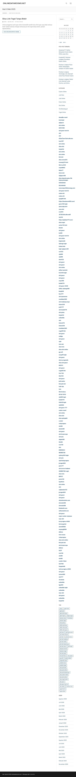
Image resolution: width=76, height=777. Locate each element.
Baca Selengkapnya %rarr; (11, 31)
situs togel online (64, 679)
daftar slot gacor (64, 629)
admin (5, 21)
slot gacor (62, 681)
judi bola (62, 632)
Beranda (5, 13)
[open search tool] (66, 3)
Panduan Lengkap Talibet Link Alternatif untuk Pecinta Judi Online (66, 81)
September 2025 (63, 736)
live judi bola (63, 655)
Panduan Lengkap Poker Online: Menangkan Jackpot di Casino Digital (66, 66)
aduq (61, 608)
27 (61, 38)
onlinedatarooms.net (14, 3)
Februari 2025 (63, 760)
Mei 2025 (61, 750)
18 (72, 34)
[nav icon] (70, 3)
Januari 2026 (62, 723)
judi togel (70, 646)
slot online (62, 686)
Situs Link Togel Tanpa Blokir (14, 19)
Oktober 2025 (63, 733)
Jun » (64, 42)
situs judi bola (63, 667)
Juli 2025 (61, 743)
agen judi (62, 611)
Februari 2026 (63, 719)
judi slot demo (68, 637)
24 (70, 36)
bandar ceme (63, 618)
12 (59, 34)
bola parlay (62, 622)
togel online (62, 691)
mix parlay (70, 655)
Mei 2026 (61, 709)
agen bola (66, 608)
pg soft (61, 658)
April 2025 (62, 754)
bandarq (70, 618)
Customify (32, 774)
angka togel (70, 615)
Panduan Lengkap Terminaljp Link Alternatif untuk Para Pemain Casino (66, 74)
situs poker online (64, 674)
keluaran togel (63, 651)
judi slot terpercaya (64, 644)
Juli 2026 (61, 702)
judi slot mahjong (64, 639)
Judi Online (62, 98)
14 (64, 34)
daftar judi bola (63, 625)
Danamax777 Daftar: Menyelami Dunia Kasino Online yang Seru (65, 52)
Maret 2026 (62, 716)
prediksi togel (63, 665)
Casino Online (62, 91)
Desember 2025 (63, 726)
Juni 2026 (61, 706)
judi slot (61, 637)
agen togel (62, 615)
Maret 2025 (62, 757)
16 (68, 34)
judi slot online (63, 641)
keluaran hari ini (63, 648)
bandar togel (63, 620)
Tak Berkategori (63, 109)
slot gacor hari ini (64, 684)
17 (70, 34)
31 (70, 38)
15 (66, 34)
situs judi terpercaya (64, 672)
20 (61, 36)
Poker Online (62, 102)
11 (72, 32)
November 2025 (63, 730)
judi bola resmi (69, 632)
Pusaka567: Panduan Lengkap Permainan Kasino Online (64, 59)
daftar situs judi (63, 627)
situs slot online (63, 677)
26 (59, 38)
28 (64, 38)
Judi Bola (61, 95)
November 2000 (63, 764)
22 (66, 36)
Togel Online (19, 21)
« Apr (60, 42)
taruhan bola (69, 686)
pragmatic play (63, 660)
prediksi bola (63, 662)
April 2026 (62, 712)
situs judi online (63, 670)
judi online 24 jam (64, 634)
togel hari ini (62, 688)
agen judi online (63, 613)
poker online (68, 658)
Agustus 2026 (63, 699)
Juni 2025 (61, 747)
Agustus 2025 (63, 740)
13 (61, 34)
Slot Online (62, 105)
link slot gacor (63, 653)
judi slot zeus (63, 646)
